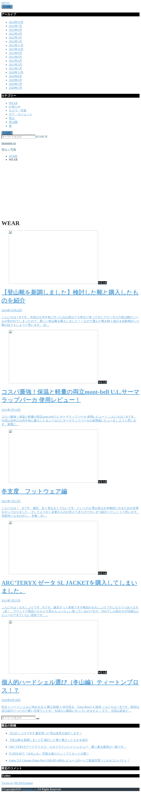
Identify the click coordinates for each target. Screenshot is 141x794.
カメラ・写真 (17, 110)
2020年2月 (15, 84)
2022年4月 (15, 33)
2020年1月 (15, 87)
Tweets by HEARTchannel (17, 783)
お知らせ (15, 106)
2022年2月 (15, 37)
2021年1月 (15, 68)
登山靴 (13, 122)
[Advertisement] (70, 190)
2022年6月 (15, 29)
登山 (12, 118)
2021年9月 (15, 53)
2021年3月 (15, 64)
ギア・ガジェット (20, 114)
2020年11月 (16, 72)
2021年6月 (15, 56)
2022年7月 (15, 26)
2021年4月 (15, 60)
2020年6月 (15, 80)
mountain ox (8, 143)
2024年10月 (16, 22)
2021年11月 (16, 45)
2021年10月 (16, 49)
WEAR (13, 103)
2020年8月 (15, 76)
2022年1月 (15, 41)
